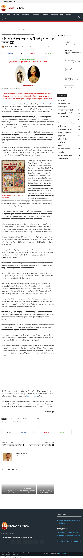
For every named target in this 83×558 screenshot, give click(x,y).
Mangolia (12, 422)
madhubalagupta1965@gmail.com (21, 537)
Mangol (4, 422)
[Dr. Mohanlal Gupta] (3, 46)
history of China (36, 419)
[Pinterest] (30, 542)
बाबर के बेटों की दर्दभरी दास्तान (24, 30)
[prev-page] (3, 497)
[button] (79, 17)
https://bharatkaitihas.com (21, 456)
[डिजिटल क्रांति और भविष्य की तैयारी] (60, 79)
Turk (18, 422)
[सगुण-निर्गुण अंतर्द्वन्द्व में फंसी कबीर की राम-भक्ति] (27, 483)
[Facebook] (69, 1)
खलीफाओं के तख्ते (32, 396)
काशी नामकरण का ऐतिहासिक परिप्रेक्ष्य (45, 492)
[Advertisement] (28, 375)
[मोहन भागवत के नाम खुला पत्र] (10, 483)
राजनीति (10, 490)
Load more (68, 87)
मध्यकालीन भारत (11, 30)
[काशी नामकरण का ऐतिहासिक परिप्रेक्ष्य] (45, 483)
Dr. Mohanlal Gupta (14, 47)
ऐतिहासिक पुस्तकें (68, 69)
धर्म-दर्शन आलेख (27, 488)
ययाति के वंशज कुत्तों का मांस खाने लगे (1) (13, 445)
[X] (74, 1)
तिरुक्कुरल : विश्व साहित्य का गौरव (72, 71)
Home (3, 30)
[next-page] (6, 497)
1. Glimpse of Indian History (67, 533)
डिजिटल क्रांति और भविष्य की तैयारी (72, 80)
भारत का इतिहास (6, 35)
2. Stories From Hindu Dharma (68, 535)
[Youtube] (79, 1)
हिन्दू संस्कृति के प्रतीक (45, 490)
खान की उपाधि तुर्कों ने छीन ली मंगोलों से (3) (41, 445)
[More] (56, 53)
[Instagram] (72, 1)
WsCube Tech (62, 553)
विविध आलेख (68, 78)
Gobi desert (26, 419)
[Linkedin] (25, 542)
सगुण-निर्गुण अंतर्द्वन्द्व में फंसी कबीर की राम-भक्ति (27, 491)
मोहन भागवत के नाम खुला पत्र (10, 492)
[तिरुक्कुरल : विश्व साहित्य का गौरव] (60, 70)
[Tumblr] (36, 542)
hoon (45, 419)
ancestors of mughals (14, 419)
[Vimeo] (77, 1)
